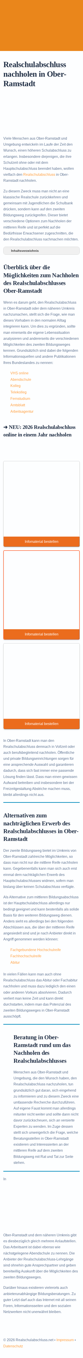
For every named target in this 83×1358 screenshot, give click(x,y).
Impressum (65, 1340)
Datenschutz (13, 1346)
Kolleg (15, 386)
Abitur (15, 962)
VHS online (19, 373)
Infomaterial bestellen (41, 541)
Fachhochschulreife (25, 956)
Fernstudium (20, 399)
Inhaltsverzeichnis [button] (25, 250)
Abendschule (20, 379)
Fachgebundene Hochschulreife (35, 950)
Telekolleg (18, 392)
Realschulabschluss (39, 174)
